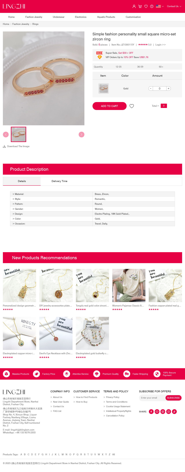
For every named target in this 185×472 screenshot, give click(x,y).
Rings (35, 24)
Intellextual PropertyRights (118, 411)
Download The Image (18, 146)
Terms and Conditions (116, 402)
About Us (57, 397)
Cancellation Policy (115, 415)
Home (11, 17)
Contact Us (58, 406)
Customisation (133, 17)
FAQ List (57, 411)
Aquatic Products (106, 17)
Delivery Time (59, 181)
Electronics (80, 17)
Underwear (58, 17)
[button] (6, 134)
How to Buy (81, 402)
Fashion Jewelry (33, 17)
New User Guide (61, 402)
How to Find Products (86, 397)
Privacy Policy (112, 397)
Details (22, 181)
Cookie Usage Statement (118, 406)
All (113, 454)
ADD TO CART (109, 106)
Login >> (161, 44)
